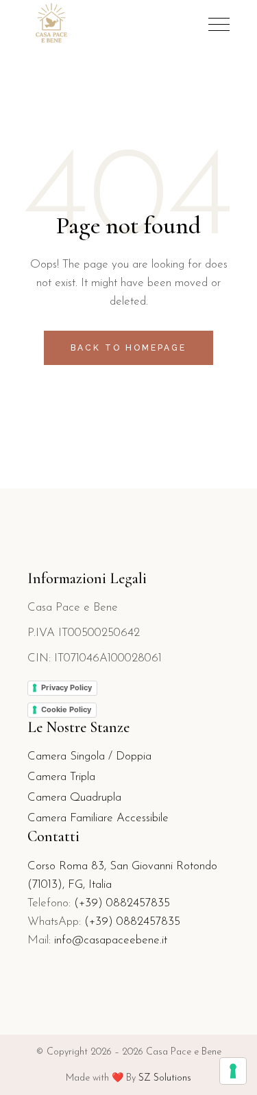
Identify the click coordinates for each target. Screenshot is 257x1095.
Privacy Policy (66, 687)
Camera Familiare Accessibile (98, 818)
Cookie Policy (66, 709)
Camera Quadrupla (74, 797)
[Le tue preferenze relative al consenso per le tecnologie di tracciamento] (233, 1071)
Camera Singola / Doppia (89, 756)
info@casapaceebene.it (110, 940)
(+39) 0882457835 (122, 903)
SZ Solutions (164, 1078)
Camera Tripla (61, 777)
